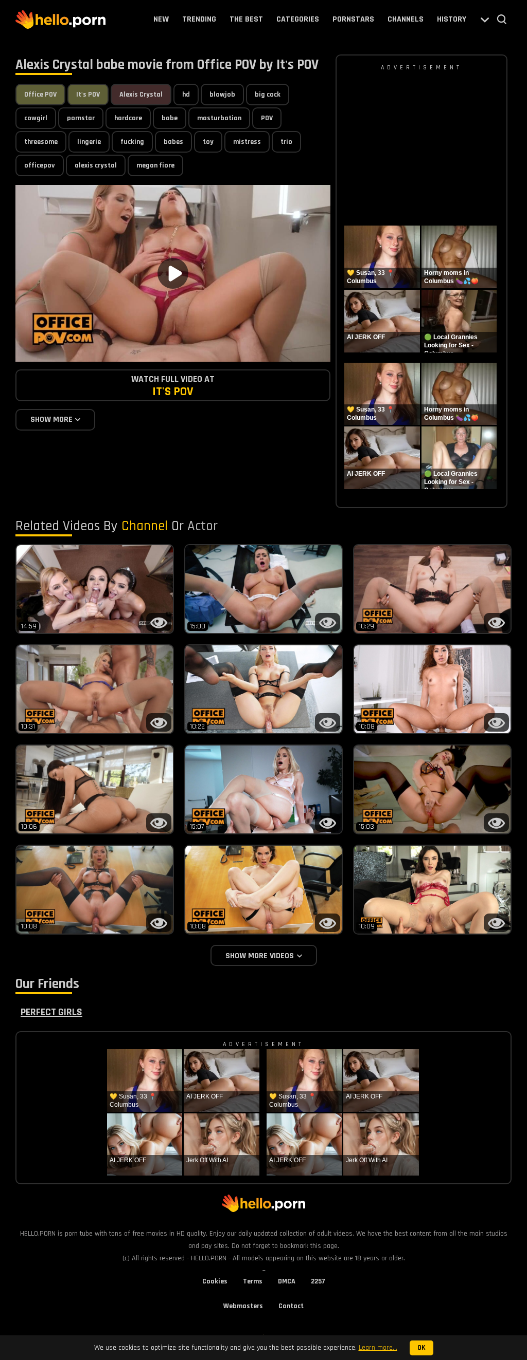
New (161, 19)
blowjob (222, 94)
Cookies (214, 1281)
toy (208, 141)
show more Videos (259, 956)
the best (246, 19)
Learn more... (378, 1347)
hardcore (128, 118)
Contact (291, 1306)
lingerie (89, 141)
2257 (318, 1281)
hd (186, 94)
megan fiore (155, 165)
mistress (247, 141)
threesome (41, 141)
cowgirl (35, 118)
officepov (39, 165)
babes (173, 141)
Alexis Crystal (141, 94)
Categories (297, 19)
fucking (132, 141)
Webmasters (243, 1306)
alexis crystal (96, 165)
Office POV (40, 94)
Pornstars (353, 19)
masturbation (219, 118)
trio (286, 141)
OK (421, 1348)
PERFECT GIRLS (51, 1012)
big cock (267, 94)
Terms (252, 1281)
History (451, 19)
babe (170, 118)
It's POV (88, 94)
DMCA (286, 1281)
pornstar (81, 118)
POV (267, 118)
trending (199, 19)
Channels (406, 19)
